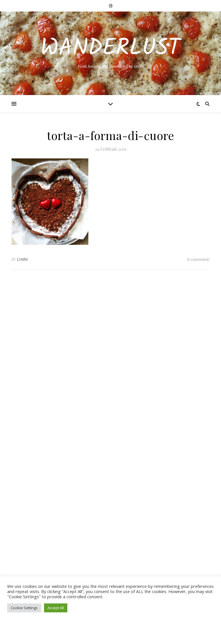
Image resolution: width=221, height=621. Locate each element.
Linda (22, 259)
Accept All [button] (55, 607)
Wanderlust (110, 48)
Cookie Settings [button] (24, 607)
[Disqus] (110, 350)
